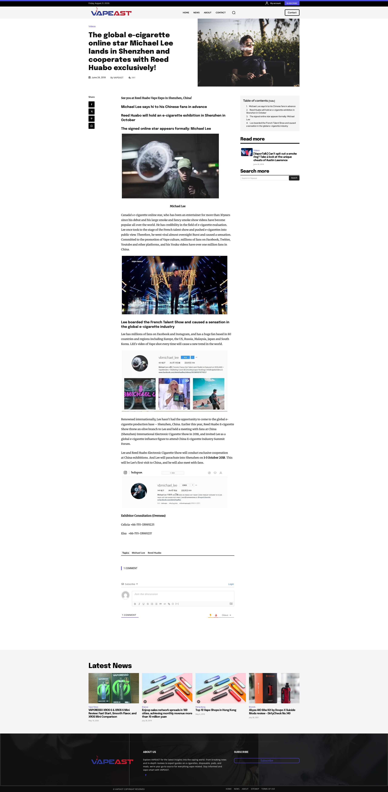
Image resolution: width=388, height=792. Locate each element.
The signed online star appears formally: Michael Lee (270, 118)
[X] (92, 112)
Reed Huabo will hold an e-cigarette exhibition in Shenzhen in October (270, 111)
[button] (233, 12)
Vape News (93, 707)
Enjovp (145, 707)
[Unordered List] (156, 604)
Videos (92, 26)
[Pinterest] (92, 119)
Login (231, 584)
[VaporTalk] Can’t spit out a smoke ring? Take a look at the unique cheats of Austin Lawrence (275, 157)
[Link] (169, 604)
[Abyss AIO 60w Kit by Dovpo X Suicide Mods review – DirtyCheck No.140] (274, 688)
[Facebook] (92, 104)
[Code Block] (165, 604)
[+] (177, 604)
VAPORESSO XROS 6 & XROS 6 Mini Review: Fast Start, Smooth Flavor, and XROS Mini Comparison (112, 713)
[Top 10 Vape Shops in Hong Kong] (221, 688)
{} (173, 604)
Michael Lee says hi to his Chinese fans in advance (272, 106)
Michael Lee (138, 552)
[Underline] (143, 604)
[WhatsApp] (92, 126)
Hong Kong (200, 707)
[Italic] (139, 604)
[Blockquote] (160, 604)
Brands (252, 707)
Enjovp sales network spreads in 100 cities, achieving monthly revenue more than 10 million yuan (167, 713)
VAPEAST (119, 77)
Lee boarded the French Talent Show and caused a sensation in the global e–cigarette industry (271, 124)
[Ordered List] (152, 604)
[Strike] (148, 604)
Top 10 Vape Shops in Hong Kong (216, 710)
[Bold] (135, 604)
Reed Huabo (154, 552)
